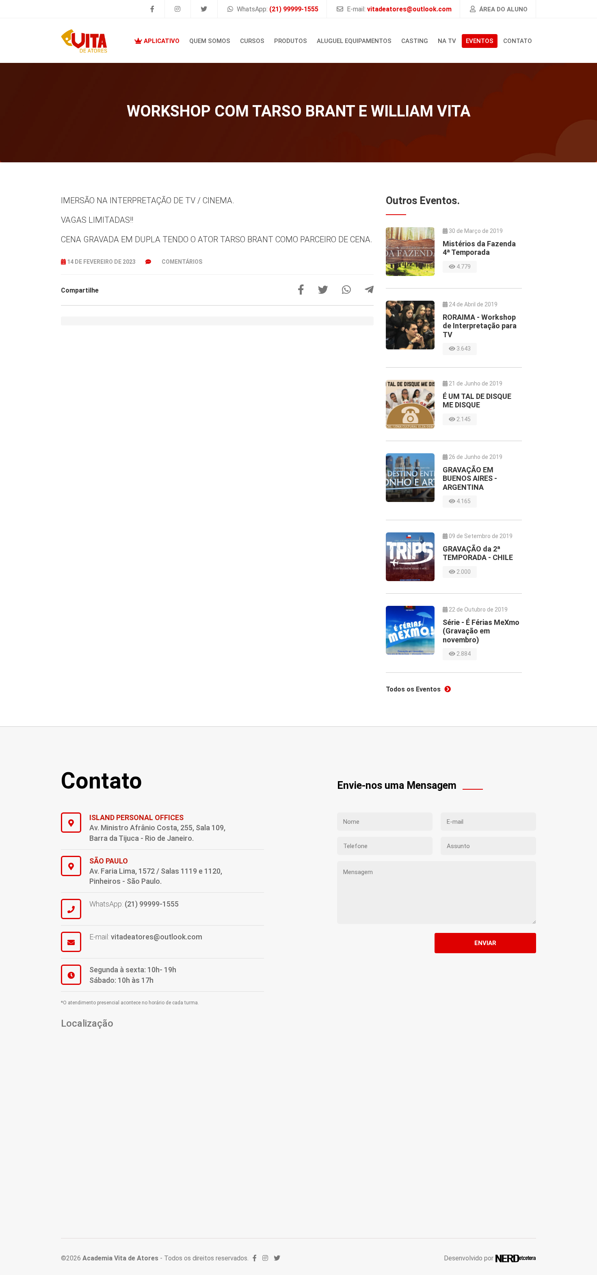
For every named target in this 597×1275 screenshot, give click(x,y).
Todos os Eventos (414, 689)
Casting (414, 41)
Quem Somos (209, 41)
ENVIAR (485, 943)
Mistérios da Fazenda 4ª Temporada (479, 248)
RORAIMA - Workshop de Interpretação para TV (480, 326)
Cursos (252, 41)
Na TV (447, 41)
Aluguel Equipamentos (354, 41)
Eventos (479, 41)
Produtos (290, 41)
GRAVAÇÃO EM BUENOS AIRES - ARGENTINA (470, 478)
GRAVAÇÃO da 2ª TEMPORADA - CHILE (478, 553)
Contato (517, 41)
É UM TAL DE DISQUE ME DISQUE (477, 400)
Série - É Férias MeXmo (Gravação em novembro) (481, 631)
